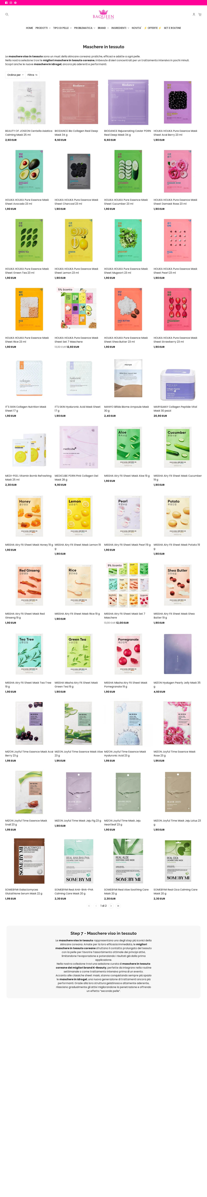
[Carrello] (200, 14)
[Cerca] (7, 14)
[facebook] (6, 3)
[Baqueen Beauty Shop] (103, 14)
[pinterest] (15, 3)
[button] (111, 905)
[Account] (194, 14)
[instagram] (11, 3)
